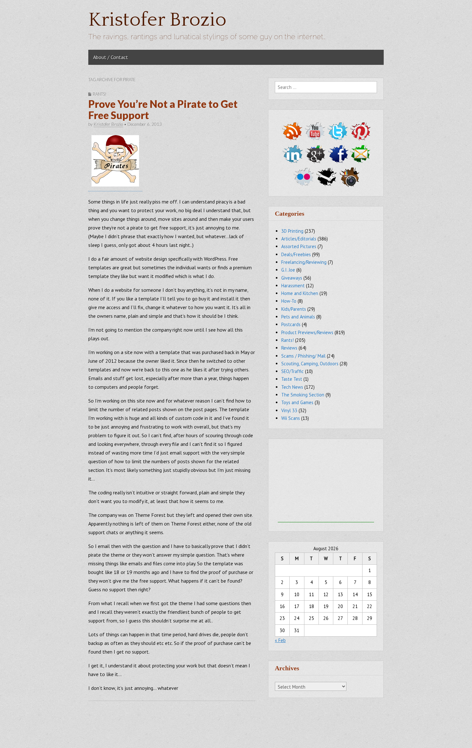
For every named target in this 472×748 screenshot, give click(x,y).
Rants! (100, 94)
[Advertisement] (326, 482)
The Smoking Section (302, 395)
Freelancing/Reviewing (304, 262)
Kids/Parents (293, 309)
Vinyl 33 (289, 410)
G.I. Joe (288, 270)
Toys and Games (297, 402)
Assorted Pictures (298, 246)
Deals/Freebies (296, 254)
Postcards (291, 324)
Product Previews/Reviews (307, 332)
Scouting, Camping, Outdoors (309, 364)
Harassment (293, 286)
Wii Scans (290, 418)
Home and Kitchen (299, 293)
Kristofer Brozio (157, 20)
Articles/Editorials (298, 239)
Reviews (289, 348)
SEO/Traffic (292, 371)
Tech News (292, 387)
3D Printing (292, 231)
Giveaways (291, 278)
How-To (288, 301)
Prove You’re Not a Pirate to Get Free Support (163, 109)
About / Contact (110, 57)
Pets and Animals (298, 317)
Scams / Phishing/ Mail (303, 356)
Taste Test (291, 379)
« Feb (280, 640)
